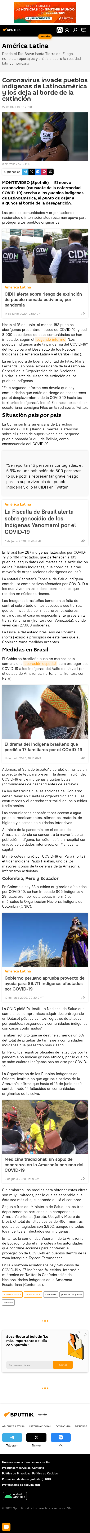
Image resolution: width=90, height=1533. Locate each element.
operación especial (40, 663)
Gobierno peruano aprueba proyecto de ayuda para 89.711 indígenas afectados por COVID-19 (45, 983)
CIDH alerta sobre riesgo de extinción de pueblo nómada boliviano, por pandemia (43, 299)
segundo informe (50, 339)
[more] (83, 313)
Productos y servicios (16, 1468)
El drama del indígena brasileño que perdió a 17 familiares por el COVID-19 (43, 746)
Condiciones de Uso (37, 1462)
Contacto (38, 1468)
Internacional (33, 1294)
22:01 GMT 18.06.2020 (17, 107)
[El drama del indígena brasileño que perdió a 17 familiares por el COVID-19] (45, 712)
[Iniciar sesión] (67, 30)
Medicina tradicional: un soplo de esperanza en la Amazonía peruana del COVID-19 (44, 1164)
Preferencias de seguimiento (21, 1485)
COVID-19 (50, 1294)
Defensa (81, 1426)
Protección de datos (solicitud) (23, 1479)
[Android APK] (15, 1496)
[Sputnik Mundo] (12, 31)
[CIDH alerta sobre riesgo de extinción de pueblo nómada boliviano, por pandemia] (45, 256)
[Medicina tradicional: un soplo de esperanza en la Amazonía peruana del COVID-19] (45, 1127)
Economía (63, 1426)
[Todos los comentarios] (6, 1527)
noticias (8, 1302)
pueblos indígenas (71, 1294)
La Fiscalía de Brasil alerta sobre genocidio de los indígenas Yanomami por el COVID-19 (40, 521)
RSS (48, 1479)
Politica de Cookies (45, 1473)
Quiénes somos (12, 1462)
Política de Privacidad (16, 1473)
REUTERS (10, 164)
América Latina (18, 287)
